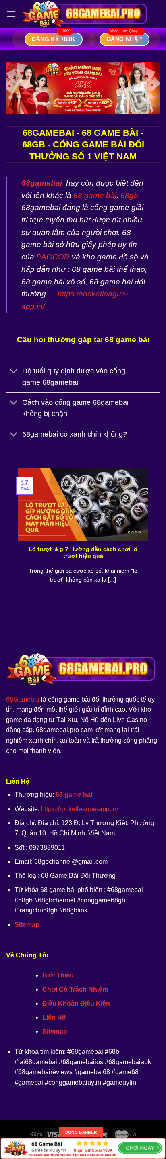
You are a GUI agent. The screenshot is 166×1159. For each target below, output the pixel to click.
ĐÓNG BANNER (81, 1132)
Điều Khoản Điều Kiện (76, 1003)
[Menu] (11, 14)
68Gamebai (22, 699)
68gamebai (41, 183)
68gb (129, 195)
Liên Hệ (54, 1017)
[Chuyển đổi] (14, 371)
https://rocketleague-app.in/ (79, 809)
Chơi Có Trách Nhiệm (75, 989)
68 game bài (94, 195)
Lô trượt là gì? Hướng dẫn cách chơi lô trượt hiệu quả (83, 552)
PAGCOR (53, 257)
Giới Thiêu (58, 975)
